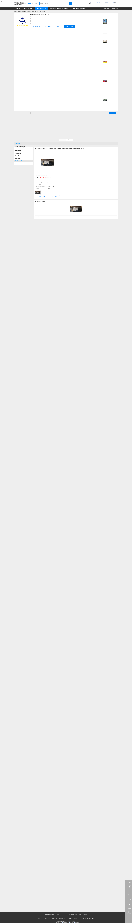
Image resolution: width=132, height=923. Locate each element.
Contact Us (47, 918)
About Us (40, 918)
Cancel (69, 139)
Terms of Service (63, 918)
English (30, 3)
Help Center (106, 8)
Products (17, 143)
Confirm (62, 139)
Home (18, 8)
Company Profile (20, 146)
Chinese (35, 3)
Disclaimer (54, 918)
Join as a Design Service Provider (78, 914)
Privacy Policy (82, 918)
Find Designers (28, 8)
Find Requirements (79, 8)
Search (112, 113)
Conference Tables (23, 11)
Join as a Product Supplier (52, 914)
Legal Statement (73, 918)
